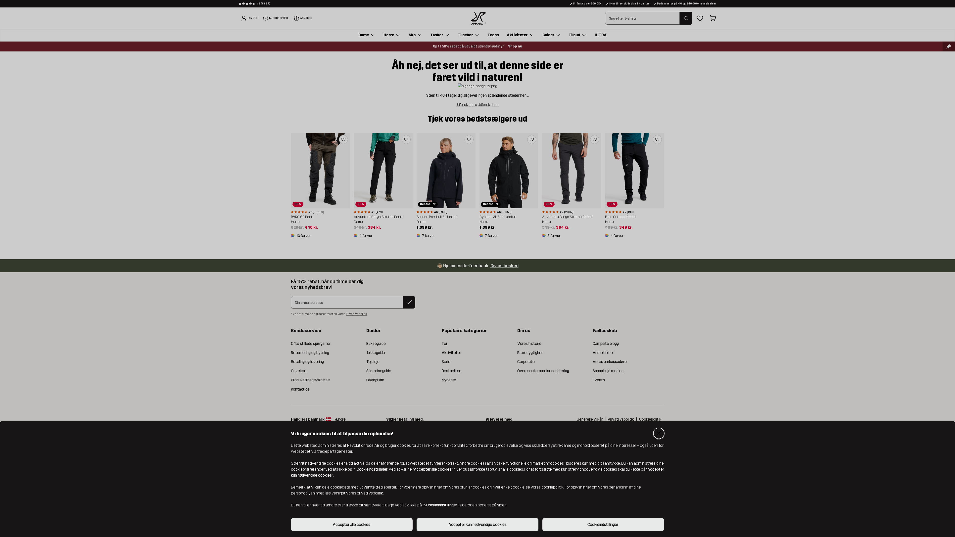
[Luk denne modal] (659, 433)
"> (370, 469)
